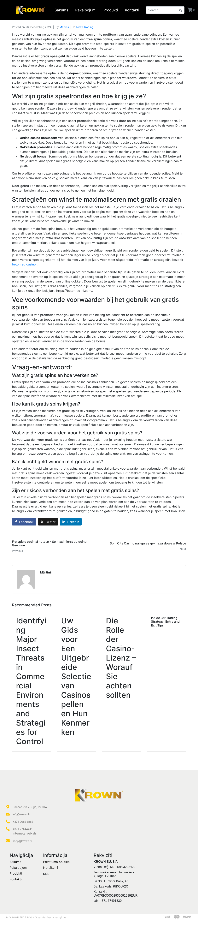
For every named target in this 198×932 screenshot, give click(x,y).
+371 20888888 (23, 821)
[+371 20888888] (8, 821)
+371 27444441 (23, 829)
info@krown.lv (21, 814)
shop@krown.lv (22, 841)
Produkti (110, 10)
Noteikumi (50, 868)
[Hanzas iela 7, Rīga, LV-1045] (8, 807)
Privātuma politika (56, 862)
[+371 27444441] (8, 829)
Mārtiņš (46, 572)
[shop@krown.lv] (8, 841)
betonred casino (24, 264)
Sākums (61, 10)
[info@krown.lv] (8, 814)
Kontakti (132, 10)
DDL (46, 874)
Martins (64, 27)
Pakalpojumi (85, 10)
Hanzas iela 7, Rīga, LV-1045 (31, 807)
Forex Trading (84, 27)
